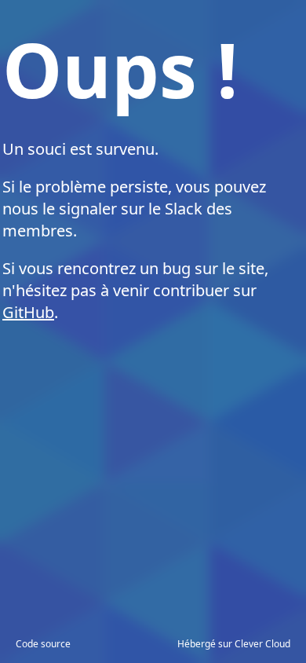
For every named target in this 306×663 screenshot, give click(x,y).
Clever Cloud (262, 643)
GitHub (28, 312)
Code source (43, 644)
